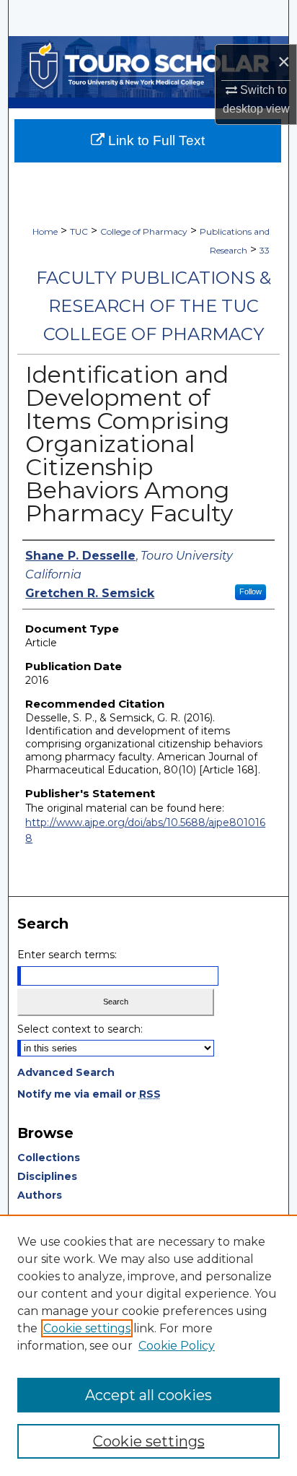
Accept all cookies (148, 1395)
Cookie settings (86, 1328)
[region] (148, 1345)
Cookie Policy (176, 1346)
